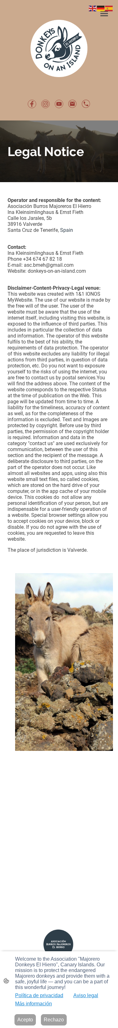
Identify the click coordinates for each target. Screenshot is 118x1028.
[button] (93, 8)
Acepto (25, 1019)
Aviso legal (85, 995)
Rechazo (54, 1019)
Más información (33, 1003)
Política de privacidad (39, 995)
